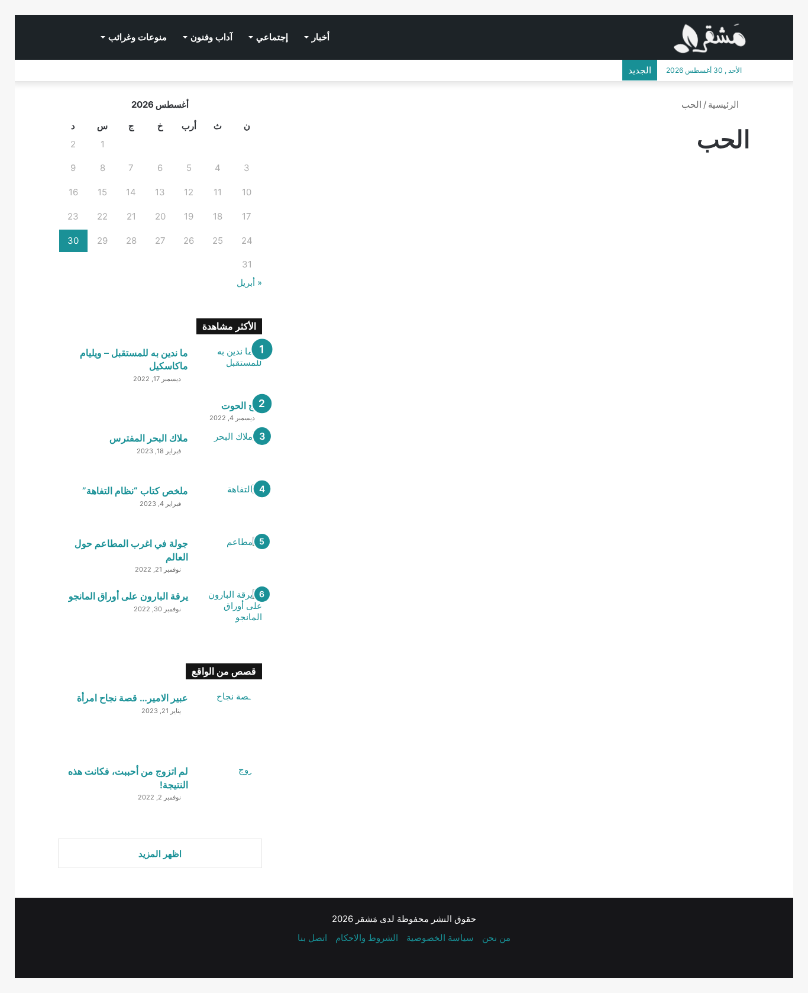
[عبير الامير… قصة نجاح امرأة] (229, 723)
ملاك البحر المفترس (148, 438)
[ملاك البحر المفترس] (229, 453)
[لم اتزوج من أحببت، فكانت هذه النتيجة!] (229, 797)
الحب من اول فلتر (449, 330)
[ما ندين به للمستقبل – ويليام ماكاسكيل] (229, 368)
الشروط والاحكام (366, 937)
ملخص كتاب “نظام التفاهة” (135, 491)
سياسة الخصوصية (440, 937)
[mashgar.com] (712, 35)
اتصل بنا (312, 937)
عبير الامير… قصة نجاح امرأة (132, 698)
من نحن (496, 937)
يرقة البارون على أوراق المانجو (128, 596)
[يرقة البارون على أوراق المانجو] (229, 611)
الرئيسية (724, 104)
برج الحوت (241, 405)
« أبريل (249, 282)
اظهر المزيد (160, 853)
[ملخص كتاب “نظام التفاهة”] (229, 506)
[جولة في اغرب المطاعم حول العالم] (229, 559)
